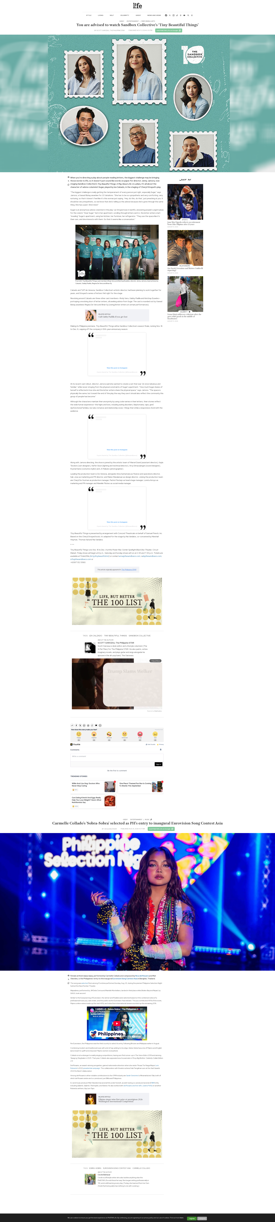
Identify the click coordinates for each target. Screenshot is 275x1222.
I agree (192, 1218)
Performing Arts (148, 21)
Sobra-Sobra (95, 1168)
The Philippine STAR (128, 569)
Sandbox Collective (139, 635)
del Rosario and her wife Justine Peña (137, 1086)
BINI (153, 1083)
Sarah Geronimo (132, 1075)
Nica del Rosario (142, 976)
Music (147, 819)
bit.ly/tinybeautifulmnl (99, 556)
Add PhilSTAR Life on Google (167, 30)
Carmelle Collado (141, 1168)
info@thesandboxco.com (80, 559)
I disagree (202, 1218)
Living (100, 15)
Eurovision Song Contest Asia (124, 979)
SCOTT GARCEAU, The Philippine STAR (111, 30)
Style (88, 15)
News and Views (154, 15)
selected (84, 983)
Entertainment (133, 21)
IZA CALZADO (95, 635)
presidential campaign (91, 1068)
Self (112, 15)
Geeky (138, 15)
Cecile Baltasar (110, 829)
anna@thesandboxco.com (129, 556)
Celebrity (124, 15)
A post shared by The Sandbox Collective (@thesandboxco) (117, 372)
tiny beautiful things (115, 635)
